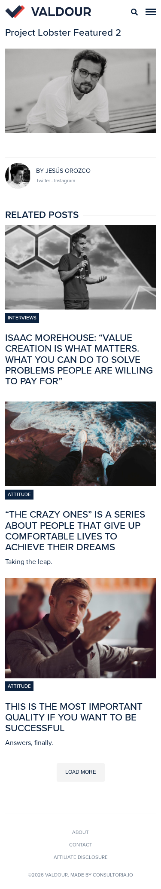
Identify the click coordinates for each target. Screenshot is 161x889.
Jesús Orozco (68, 171)
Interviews (22, 318)
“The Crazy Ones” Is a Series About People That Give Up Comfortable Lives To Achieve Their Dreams (75, 531)
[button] (151, 12)
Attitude (19, 494)
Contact (80, 845)
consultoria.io (113, 875)
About (80, 832)
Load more (80, 772)
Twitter (44, 181)
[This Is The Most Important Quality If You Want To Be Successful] (80, 676)
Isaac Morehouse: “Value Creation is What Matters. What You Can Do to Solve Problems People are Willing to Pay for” (79, 359)
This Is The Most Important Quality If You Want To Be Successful (74, 717)
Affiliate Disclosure (81, 857)
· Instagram (63, 181)
